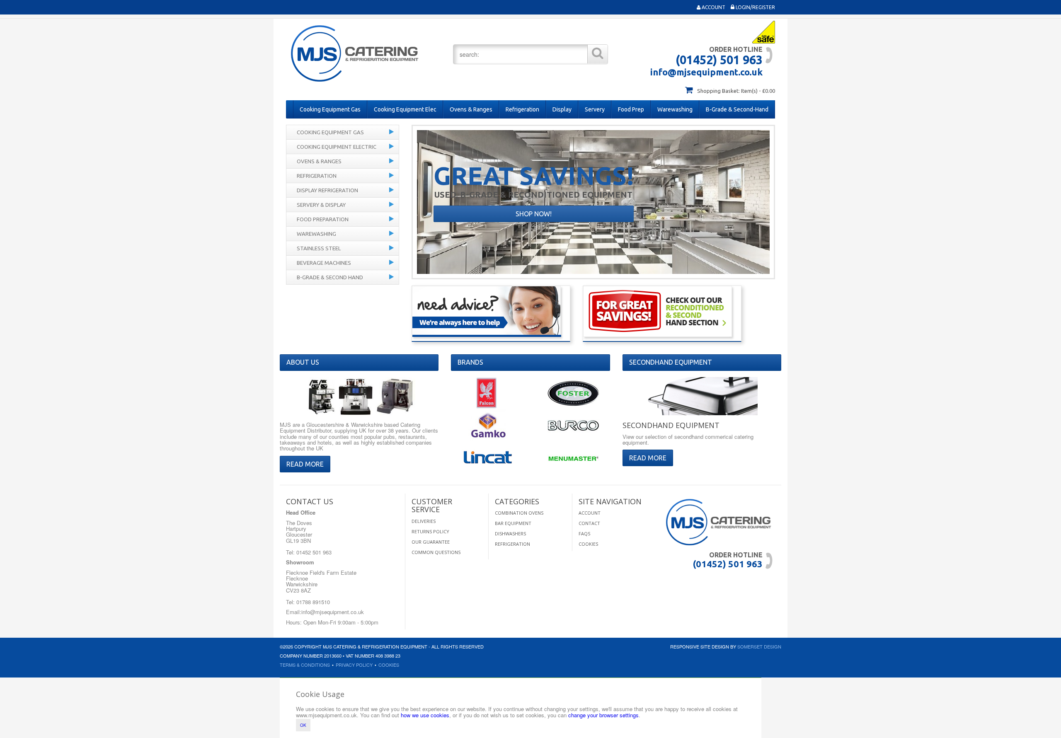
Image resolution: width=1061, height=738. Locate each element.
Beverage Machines (324, 263)
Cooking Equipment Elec (405, 109)
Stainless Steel (319, 248)
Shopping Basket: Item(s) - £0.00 (736, 91)
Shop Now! (534, 214)
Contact (589, 523)
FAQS (584, 533)
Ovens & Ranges (471, 109)
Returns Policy (430, 531)
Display (562, 109)
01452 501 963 (313, 552)
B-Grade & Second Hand (330, 277)
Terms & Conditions (305, 664)
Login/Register (754, 7)
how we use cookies (425, 715)
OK (303, 725)
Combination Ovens (519, 513)
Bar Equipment (513, 523)
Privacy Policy (354, 664)
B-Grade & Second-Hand (737, 109)
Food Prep (631, 109)
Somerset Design (759, 646)
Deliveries (424, 521)
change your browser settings (603, 715)
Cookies (588, 544)
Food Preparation (323, 219)
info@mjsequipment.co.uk (706, 72)
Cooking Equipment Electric (336, 147)
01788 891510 (312, 602)
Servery (595, 109)
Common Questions (436, 552)
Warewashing (675, 109)
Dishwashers (510, 533)
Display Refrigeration (327, 190)
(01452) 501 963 (719, 59)
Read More (305, 464)
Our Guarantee (431, 542)
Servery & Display (321, 205)
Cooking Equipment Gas (330, 109)
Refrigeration (522, 109)
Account (712, 7)
